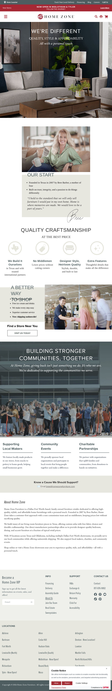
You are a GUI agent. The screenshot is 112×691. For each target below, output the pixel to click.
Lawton (78, 646)
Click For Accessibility (75, 605)
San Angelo (80, 666)
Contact (97, 583)
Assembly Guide (52, 593)
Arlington (79, 633)
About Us (49, 598)
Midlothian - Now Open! (49, 659)
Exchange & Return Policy (75, 590)
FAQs (71, 583)
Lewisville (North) (9, 653)
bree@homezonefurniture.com (60, 486)
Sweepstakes (51, 613)
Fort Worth (6, 646)
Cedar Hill (43, 640)
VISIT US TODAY (22, 333)
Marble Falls (80, 653)
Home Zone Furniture (26, 685)
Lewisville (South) (46, 653)
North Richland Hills (83, 659)
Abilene (5, 633)
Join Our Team (51, 603)
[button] (96, 16)
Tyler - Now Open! (9, 672)
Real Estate (50, 608)
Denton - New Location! (85, 640)
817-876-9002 (100, 588)
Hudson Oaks (44, 646)
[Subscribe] (31, 602)
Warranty (73, 598)
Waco (41, 672)
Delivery (48, 588)
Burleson (6, 640)
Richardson (6, 666)
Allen (41, 633)
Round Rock (43, 666)
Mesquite (6, 659)
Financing (49, 583)
